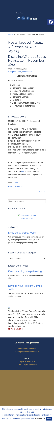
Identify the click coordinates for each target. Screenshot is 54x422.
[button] (50, 22)
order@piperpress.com (27, 364)
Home (10, 34)
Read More (40, 418)
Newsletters (27, 72)
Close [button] (49, 418)
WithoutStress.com (27, 6)
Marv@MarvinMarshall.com (27, 352)
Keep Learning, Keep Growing (25, 271)
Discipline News (14, 72)
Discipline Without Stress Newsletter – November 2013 (27, 60)
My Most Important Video (22, 233)
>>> (16, 182)
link (22, 171)
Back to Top (42, 192)
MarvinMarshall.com (27, 349)
